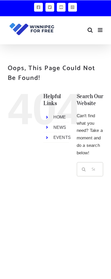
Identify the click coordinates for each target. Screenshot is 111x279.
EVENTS (62, 137)
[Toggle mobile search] (90, 30)
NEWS (59, 127)
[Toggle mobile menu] (100, 30)
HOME (59, 117)
